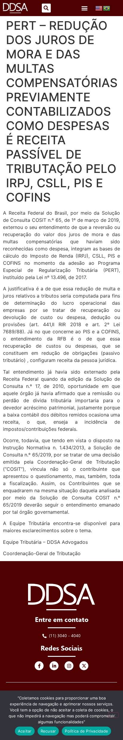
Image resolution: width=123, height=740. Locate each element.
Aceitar (25, 731)
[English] (99, 8)
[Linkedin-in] (54, 665)
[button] (46, 8)
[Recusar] (113, 715)
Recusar (48, 731)
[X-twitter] (83, 665)
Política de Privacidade (86, 731)
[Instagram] (68, 665)
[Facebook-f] (39, 665)
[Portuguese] (107, 8)
